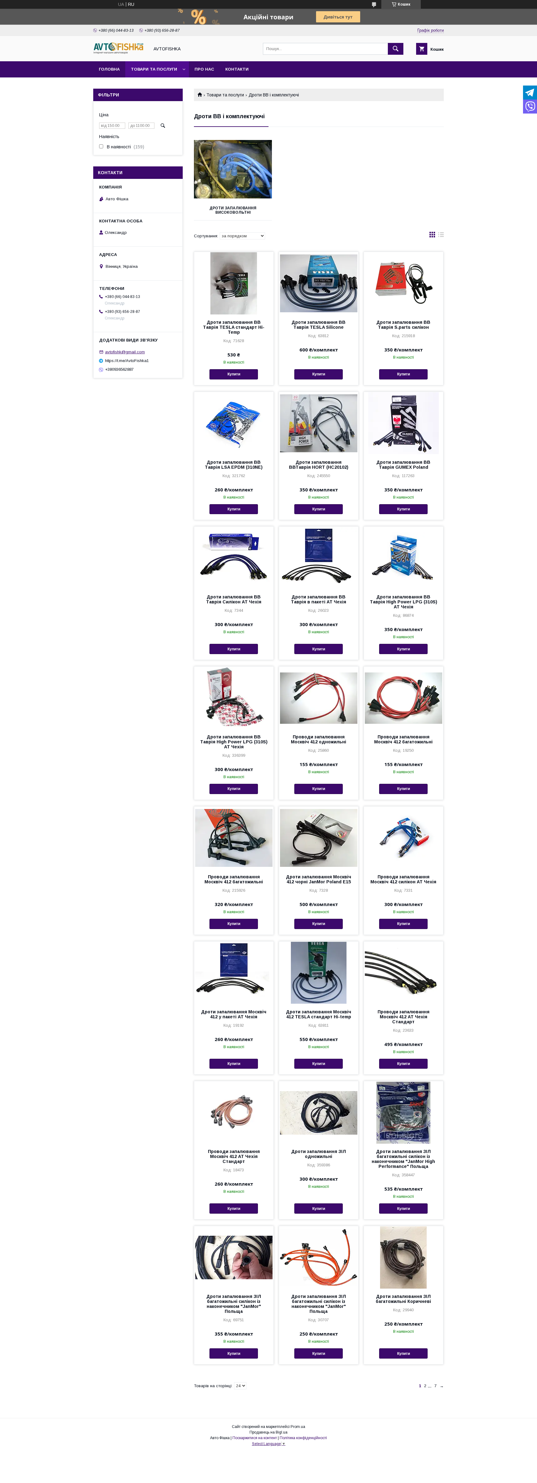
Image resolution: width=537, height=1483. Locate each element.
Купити (233, 374)
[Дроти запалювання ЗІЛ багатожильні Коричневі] (403, 1257)
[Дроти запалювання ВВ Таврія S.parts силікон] (403, 283)
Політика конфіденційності (303, 1438)
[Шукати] (395, 49)
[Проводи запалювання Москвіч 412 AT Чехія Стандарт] (403, 972)
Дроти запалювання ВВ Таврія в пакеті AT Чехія (318, 599)
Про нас (204, 69)
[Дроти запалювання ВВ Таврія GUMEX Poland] (403, 423)
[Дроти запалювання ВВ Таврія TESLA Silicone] (318, 283)
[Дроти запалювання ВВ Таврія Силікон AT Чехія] (233, 558)
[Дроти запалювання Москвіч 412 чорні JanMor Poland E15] (318, 838)
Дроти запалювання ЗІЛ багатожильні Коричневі (403, 1299)
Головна (109, 69)
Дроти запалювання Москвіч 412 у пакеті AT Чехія (233, 1014)
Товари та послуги (154, 69)
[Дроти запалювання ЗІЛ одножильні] (318, 1112)
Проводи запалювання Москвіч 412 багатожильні (403, 739)
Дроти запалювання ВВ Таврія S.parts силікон (403, 325)
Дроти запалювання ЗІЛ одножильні (318, 1154)
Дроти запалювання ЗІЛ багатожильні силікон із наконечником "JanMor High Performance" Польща (403, 1159)
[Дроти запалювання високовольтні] (233, 169)
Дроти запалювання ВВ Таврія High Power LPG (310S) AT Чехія (403, 601)
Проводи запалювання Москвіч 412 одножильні (318, 739)
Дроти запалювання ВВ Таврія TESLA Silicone (318, 325)
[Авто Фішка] (119, 53)
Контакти (237, 69)
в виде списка (441, 236)
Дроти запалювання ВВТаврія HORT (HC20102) (318, 465)
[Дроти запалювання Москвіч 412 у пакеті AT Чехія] (233, 972)
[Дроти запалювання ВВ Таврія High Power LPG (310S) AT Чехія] (403, 558)
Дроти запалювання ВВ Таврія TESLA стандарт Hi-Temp (233, 327)
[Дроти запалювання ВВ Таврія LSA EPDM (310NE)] (233, 423)
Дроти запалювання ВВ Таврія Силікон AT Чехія (233, 599)
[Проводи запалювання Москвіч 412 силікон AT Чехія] (403, 838)
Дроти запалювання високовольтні (232, 210)
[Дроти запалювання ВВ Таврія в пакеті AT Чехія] (318, 558)
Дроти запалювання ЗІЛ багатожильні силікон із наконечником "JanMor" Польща (233, 1304)
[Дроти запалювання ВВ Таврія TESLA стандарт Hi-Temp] (233, 283)
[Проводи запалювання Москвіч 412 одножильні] (318, 698)
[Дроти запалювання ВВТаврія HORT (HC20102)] (318, 423)
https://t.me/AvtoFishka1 (127, 360)
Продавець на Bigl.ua (268, 1432)
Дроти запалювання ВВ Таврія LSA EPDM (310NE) (234, 465)
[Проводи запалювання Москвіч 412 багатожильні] (403, 698)
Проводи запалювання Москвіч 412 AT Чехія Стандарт (403, 1016)
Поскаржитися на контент (254, 1438)
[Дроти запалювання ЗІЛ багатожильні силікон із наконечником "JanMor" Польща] (233, 1257)
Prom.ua (298, 1427)
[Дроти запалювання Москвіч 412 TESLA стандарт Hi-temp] (318, 972)
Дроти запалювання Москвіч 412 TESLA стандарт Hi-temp (318, 1014)
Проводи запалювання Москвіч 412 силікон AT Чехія (403, 879)
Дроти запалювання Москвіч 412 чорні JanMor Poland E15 (318, 879)
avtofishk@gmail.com (125, 352)
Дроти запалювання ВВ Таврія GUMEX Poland (403, 465)
